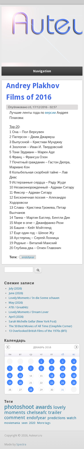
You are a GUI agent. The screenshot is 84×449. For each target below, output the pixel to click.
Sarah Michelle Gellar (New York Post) (32, 321)
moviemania (12, 423)
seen (25, 423)
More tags (43, 423)
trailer (55, 412)
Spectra (21, 444)
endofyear (28, 257)
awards (44, 407)
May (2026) (16, 302)
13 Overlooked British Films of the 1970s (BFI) (38, 331)
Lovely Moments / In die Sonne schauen (34, 298)
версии (50, 112)
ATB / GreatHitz (18, 307)
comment (14, 417)
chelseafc (37, 412)
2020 (32, 423)
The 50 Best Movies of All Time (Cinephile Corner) (40, 326)
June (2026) (16, 293)
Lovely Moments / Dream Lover (29, 312)
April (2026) (16, 316)
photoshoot (19, 406)
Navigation (42, 71)
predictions (56, 418)
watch (71, 418)
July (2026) (15, 288)
